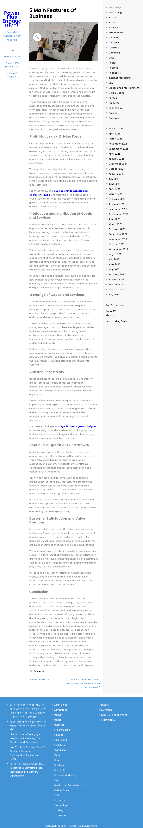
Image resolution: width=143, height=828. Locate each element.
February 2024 (117, 199)
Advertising (115, 12)
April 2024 (114, 189)
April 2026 (114, 133)
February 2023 (117, 229)
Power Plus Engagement (12, 19)
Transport (114, 118)
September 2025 (118, 148)
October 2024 (117, 168)
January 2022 (116, 279)
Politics (113, 98)
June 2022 (114, 264)
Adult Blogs (115, 7)
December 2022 (118, 234)
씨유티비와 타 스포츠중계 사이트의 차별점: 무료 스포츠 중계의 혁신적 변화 (28, 725)
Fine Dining (115, 42)
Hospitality (115, 72)
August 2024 (116, 174)
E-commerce (116, 32)
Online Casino (116, 93)
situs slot (111, 315)
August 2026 (116, 128)
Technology (115, 108)
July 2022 (114, 259)
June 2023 (114, 219)
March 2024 (115, 194)
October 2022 (117, 244)
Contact (15, 50)
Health (112, 62)
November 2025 (118, 143)
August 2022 (116, 254)
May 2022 (114, 269)
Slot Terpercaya (115, 305)
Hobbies (113, 67)
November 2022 (118, 239)
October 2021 (116, 289)
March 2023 (115, 224)
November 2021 (117, 284)
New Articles (12, 56)
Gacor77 (111, 311)
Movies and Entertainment (124, 88)
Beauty (113, 17)
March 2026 (115, 138)
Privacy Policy (12, 74)
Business (39, 671)
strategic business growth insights (75, 426)
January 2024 (116, 204)
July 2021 (114, 294)
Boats (112, 22)
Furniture (114, 47)
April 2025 (114, 153)
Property (114, 103)
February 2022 (117, 274)
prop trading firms (116, 321)
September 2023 (118, 214)
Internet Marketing (120, 77)
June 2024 (115, 184)
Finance (113, 37)
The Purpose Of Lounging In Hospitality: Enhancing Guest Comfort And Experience (26, 738)
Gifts (111, 57)
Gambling (114, 52)
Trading (113, 113)
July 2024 (114, 179)
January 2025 (116, 158)
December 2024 (118, 163)
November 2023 (118, 209)
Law (111, 82)
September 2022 (118, 249)
